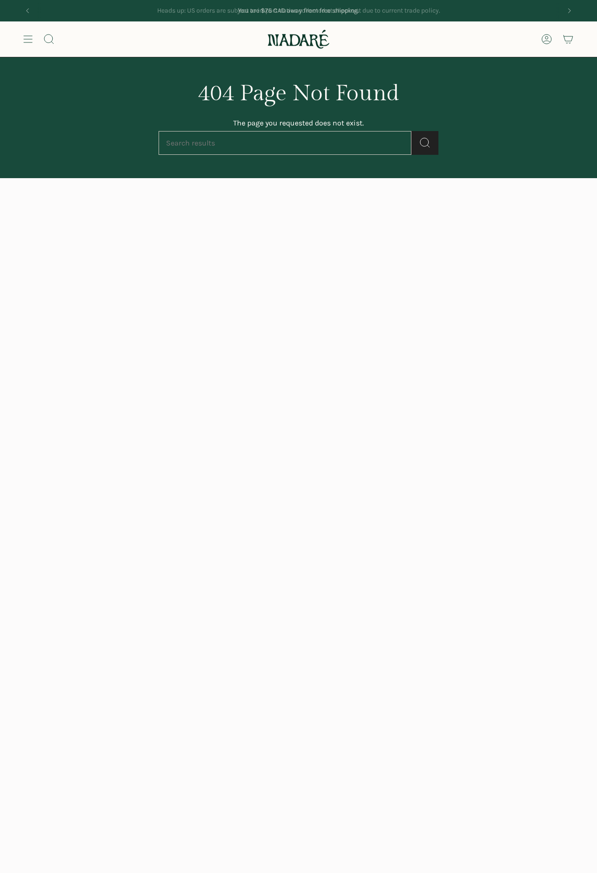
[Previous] (27, 11)
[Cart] (568, 39)
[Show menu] (28, 39)
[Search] (424, 143)
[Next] (569, 11)
